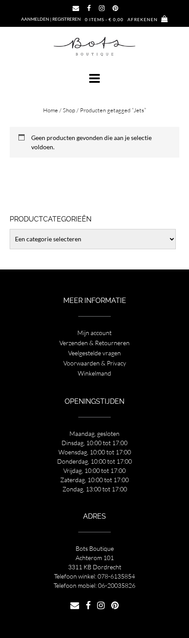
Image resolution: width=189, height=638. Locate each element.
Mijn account (94, 332)
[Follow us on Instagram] (102, 8)
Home (50, 110)
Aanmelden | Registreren (51, 19)
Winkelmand (94, 373)
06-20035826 (116, 585)
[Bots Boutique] (94, 46)
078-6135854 (116, 576)
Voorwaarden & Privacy (94, 363)
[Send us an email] (76, 8)
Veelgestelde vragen (94, 353)
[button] (94, 78)
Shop (69, 110)
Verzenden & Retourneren (94, 343)
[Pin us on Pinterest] (115, 8)
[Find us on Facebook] (89, 8)
